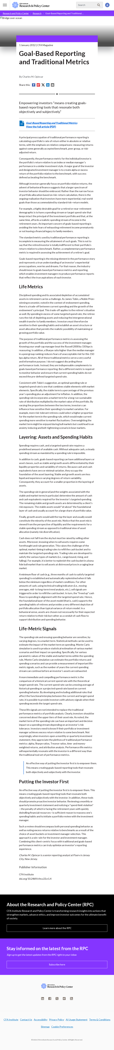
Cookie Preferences (62, 1026)
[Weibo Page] (64, 998)
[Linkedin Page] (42, 998)
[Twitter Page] (57, 998)
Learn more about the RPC (57, 928)
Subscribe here (57, 964)
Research (37, 13)
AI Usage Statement (76, 1019)
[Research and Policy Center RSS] (71, 998)
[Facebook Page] (49, 998)
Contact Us (26, 1019)
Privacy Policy (56, 1019)
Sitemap (45, 1026)
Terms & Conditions (99, 1019)
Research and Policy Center (16, 13)
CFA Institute (11, 1019)
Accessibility (40, 1019)
